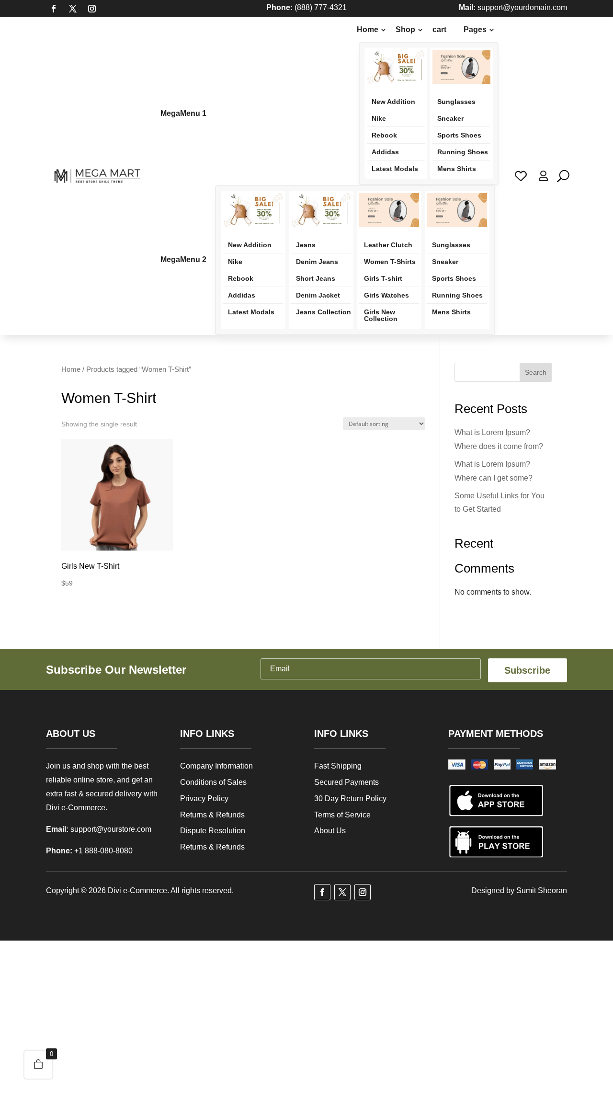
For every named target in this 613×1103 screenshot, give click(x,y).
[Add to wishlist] (159, 485)
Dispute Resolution (212, 831)
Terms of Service (342, 815)
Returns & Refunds (212, 815)
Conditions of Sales (213, 782)
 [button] (159, 528)
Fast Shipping (338, 766)
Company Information (216, 766)
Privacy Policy (204, 798)
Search (535, 372)
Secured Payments (346, 782)
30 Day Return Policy (350, 798)
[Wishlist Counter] (521, 176)
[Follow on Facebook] (53, 8)
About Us (330, 831)
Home (70, 369)
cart (439, 29)
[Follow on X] (72, 8)
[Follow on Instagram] (92, 8)
